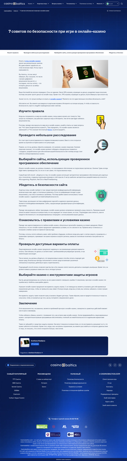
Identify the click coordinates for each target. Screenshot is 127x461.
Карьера (109, 390)
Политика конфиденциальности (75, 383)
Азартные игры (42, 3)
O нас (110, 383)
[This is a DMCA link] (42, 427)
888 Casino (16, 383)
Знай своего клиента (109, 405)
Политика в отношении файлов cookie (75, 390)
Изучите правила (13, 53)
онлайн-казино (56, 99)
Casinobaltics (8, 10)
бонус (50, 130)
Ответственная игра (109, 379)
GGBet (16, 390)
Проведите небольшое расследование (36, 53)
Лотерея (44, 383)
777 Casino (17, 379)
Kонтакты (109, 387)
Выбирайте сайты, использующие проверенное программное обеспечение (79, 53)
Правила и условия (75, 387)
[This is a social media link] (110, 365)
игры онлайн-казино (33, 61)
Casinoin (16, 394)
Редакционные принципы (109, 394)
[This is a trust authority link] (64, 426)
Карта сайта (109, 402)
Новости (99, 3)
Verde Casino (17, 387)
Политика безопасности (75, 379)
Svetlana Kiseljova (38, 341)
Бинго (44, 387)
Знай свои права (109, 398)
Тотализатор (70, 3)
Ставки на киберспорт (44, 379)
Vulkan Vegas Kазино (16, 398)
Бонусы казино (57, 3)
